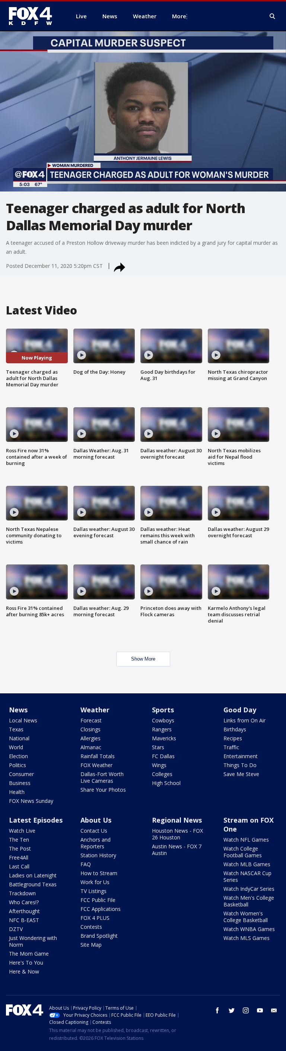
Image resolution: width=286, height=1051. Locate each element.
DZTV (16, 929)
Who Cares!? (24, 902)
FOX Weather (96, 765)
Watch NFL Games (246, 839)
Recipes (232, 738)
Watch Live (22, 830)
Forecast (91, 720)
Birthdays (234, 729)
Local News (23, 720)
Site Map (91, 944)
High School (166, 782)
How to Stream (98, 873)
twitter (232, 1010)
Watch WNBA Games (249, 929)
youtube (260, 1010)
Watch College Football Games (242, 852)
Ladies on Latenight (33, 875)
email (274, 1010)
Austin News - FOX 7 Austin (176, 850)
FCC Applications (100, 908)
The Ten (19, 839)
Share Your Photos (103, 789)
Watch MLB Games (246, 864)
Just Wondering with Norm (33, 941)
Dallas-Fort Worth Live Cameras (102, 777)
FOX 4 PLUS (94, 917)
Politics (17, 765)
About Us (95, 820)
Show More (143, 659)
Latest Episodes (36, 820)
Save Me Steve (241, 774)
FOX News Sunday (31, 800)
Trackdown (22, 893)
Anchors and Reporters (95, 843)
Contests (91, 926)
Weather (94, 709)
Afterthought (24, 911)
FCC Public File (97, 899)
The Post (20, 848)
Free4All (18, 857)
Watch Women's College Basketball (245, 917)
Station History (98, 855)
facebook (217, 1010)
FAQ (85, 864)
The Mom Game (29, 953)
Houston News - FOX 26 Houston (177, 834)
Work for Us (94, 882)
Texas (16, 729)
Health (17, 791)
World (16, 747)
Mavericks (164, 738)
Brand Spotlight (99, 935)
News (18, 709)
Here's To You (26, 962)
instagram (246, 1010)
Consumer (21, 774)
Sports (163, 709)
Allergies (90, 738)
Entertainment (240, 756)
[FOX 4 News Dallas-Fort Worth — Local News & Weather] (33, 16)
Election (18, 756)
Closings (90, 729)
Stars (158, 747)
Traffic (231, 747)
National (19, 738)
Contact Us (93, 830)
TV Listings (93, 891)
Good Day (239, 709)
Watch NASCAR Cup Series (247, 876)
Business (20, 782)
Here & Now (24, 971)
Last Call (19, 866)
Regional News (177, 820)
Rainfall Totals (97, 756)
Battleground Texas (33, 884)
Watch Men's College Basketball (248, 901)
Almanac (90, 747)
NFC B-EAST (24, 920)
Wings (159, 765)
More (179, 16)
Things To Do (240, 765)
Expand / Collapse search (272, 16)
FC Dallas (163, 756)
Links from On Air (244, 720)
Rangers (162, 729)
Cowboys (163, 720)
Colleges (162, 774)
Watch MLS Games (246, 937)
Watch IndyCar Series (248, 888)
